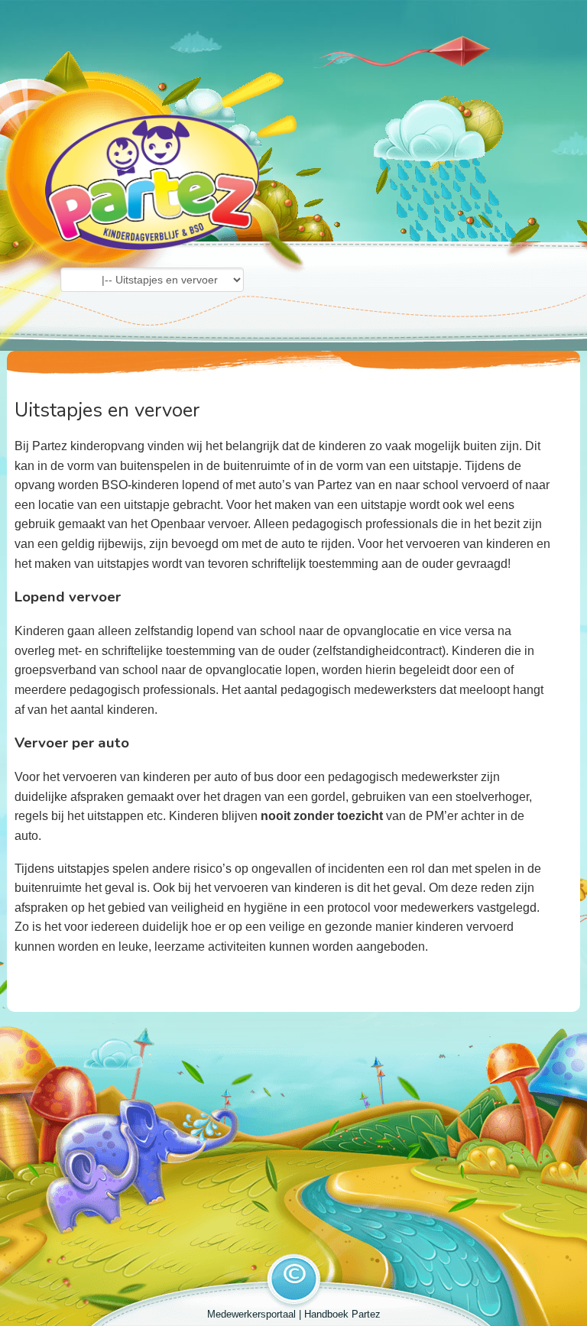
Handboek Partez (342, 1314)
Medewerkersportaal (251, 1314)
